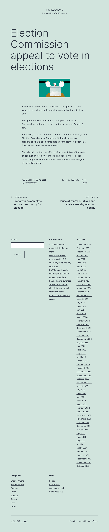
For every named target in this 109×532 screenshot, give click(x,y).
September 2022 (84, 382)
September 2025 (84, 252)
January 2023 (83, 368)
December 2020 (84, 459)
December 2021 (84, 415)
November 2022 (84, 375)
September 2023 (84, 339)
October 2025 (83, 248)
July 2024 (81, 303)
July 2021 (81, 433)
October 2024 (83, 292)
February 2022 (83, 408)
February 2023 (83, 364)
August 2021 (82, 430)
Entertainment (17, 481)
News (84, 183)
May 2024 (81, 310)
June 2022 (81, 393)
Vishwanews (54, 9)
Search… (15, 239)
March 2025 (82, 273)
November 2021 (84, 419)
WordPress (93, 521)
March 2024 (82, 317)
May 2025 (81, 266)
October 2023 (83, 335)
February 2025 (83, 277)
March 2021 (82, 448)
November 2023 (84, 332)
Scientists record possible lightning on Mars (58, 248)
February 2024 (83, 321)
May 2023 (81, 353)
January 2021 (83, 455)
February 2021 (83, 451)
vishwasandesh (31, 183)
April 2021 (81, 444)
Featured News (81, 180)
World (13, 506)
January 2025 (83, 281)
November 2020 (84, 462)
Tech (13, 503)
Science (14, 495)
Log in (52, 481)
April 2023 (81, 357)
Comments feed (56, 488)
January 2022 (83, 411)
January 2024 (83, 324)
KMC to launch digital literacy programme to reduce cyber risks (59, 273)
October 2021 (83, 422)
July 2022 (81, 390)
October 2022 (83, 379)
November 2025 (84, 244)
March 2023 (82, 361)
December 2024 (84, 284)
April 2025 (81, 270)
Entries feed (54, 484)
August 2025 (82, 255)
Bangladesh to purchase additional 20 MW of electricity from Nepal (60, 284)
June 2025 (81, 263)
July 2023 (81, 346)
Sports (14, 499)
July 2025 (81, 259)
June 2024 (81, 306)
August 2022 (82, 386)
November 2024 (84, 288)
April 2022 (81, 401)
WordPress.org (56, 492)
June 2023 (81, 350)
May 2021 (81, 440)
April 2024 (81, 313)
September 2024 (84, 295)
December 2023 (84, 328)
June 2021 (81, 437)
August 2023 (82, 342)
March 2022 (82, 404)
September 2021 (84, 426)
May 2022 (81, 397)
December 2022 (84, 371)
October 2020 (83, 466)
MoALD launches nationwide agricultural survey (59, 295)
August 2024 (82, 299)
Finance (14, 488)
